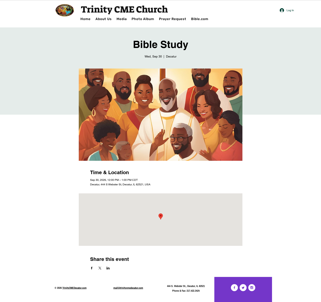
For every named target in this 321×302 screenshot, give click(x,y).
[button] (143, 19)
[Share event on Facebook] (91, 268)
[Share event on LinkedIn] (108, 268)
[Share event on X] (99, 268)
